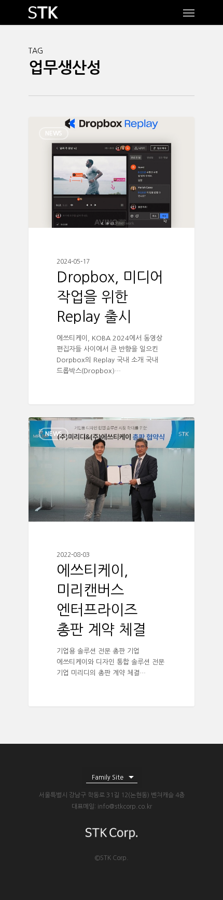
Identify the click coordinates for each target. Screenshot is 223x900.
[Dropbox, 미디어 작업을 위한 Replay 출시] (111, 260)
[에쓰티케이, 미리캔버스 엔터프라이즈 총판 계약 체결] (111, 561)
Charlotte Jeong (72, 129)
